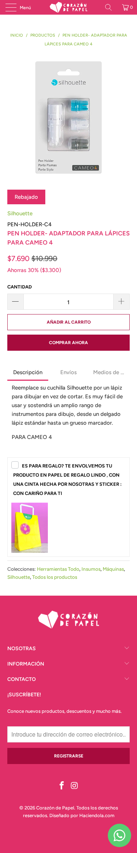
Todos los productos (54, 577)
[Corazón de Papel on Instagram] (74, 786)
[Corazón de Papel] (68, 7)
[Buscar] (111, 7)
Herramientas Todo (58, 569)
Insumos (90, 569)
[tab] (27, 373)
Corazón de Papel (55, 808)
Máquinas (113, 569)
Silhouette (20, 213)
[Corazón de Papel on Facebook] (61, 786)
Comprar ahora (68, 342)
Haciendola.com (96, 815)
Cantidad (19, 287)
